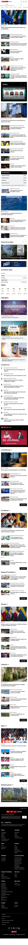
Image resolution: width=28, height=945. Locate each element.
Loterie (16, 876)
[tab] (3, 7)
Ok (24, 817)
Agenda (16, 852)
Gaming (16, 848)
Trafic (16, 875)
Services (17, 872)
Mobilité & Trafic (4, 876)
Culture (15, 7)
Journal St (3, 895)
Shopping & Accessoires (19, 867)
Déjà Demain (3, 884)
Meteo (16, 874)
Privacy (3, 918)
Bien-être (17, 881)
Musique (16, 847)
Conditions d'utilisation (6, 916)
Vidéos (3, 881)
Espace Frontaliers (6, 872)
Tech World (17, 836)
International (3, 847)
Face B (2, 898)
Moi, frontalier (4, 887)
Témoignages (17, 866)
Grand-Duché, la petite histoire (7, 891)
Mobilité (19, 7)
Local (2, 845)
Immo (16, 903)
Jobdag (2, 905)
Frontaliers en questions (5, 878)
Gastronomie (17, 832)
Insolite (16, 833)
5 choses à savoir (4, 840)
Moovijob (3, 906)
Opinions (3, 836)
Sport (11, 7)
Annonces (3, 860)
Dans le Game (4, 900)
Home (7, 4)
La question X (3, 893)
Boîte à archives (4, 897)
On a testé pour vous (5, 839)
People (16, 835)
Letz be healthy (17, 884)
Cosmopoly (3, 883)
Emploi (2, 875)
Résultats (3, 848)
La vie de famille (19, 855)
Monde (2, 835)
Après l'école (17, 864)
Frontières (3, 833)
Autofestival (3, 859)
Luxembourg (3, 832)
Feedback (3, 914)
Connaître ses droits (18, 859)
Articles (16, 906)
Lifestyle (6, 7)
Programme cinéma (18, 851)
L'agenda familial (18, 860)
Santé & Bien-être (18, 862)
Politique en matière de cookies (7, 920)
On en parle (3, 890)
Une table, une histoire (5, 894)
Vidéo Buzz (3, 886)
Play (21, 4)
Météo (14, 291)
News (3, 7)
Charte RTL (4, 924)
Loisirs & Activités (18, 863)
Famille (2, 874)
